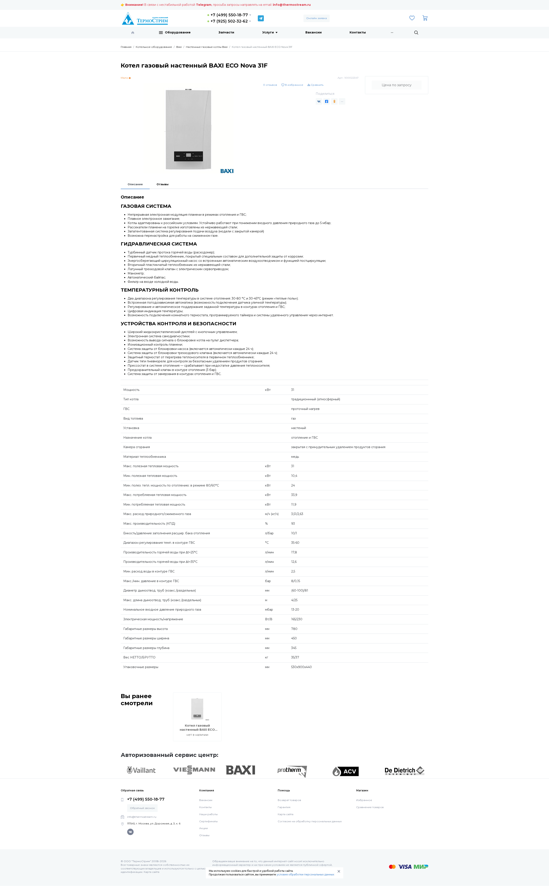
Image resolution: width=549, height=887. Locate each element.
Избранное (364, 800)
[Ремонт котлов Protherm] (292, 772)
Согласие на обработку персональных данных (310, 821)
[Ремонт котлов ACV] (345, 771)
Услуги (268, 32)
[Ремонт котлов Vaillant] (141, 770)
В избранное (293, 84)
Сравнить (316, 84)
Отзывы (163, 184)
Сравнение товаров (370, 807)
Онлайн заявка (316, 18)
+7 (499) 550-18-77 (229, 15)
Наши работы (208, 814)
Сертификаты (208, 821)
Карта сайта (285, 814)
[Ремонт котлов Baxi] (240, 770)
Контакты (358, 32)
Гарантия (284, 807)
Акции (203, 828)
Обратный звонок (142, 808)
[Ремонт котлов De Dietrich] (404, 771)
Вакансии (313, 32)
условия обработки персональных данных (305, 874)
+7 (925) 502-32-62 (229, 21)
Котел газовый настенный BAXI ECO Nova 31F (197, 730)
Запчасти (226, 32)
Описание (135, 184)
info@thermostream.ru (292, 5)
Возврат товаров (289, 800)
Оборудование (178, 32)
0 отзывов (270, 84)
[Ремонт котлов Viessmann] (194, 770)
